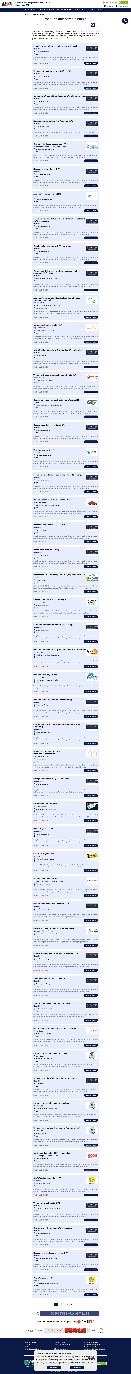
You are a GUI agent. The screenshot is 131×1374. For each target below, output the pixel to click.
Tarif (91, 9)
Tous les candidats (60, 1342)
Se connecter (110, 6)
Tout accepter (77, 1367)
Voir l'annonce (91, 63)
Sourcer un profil (29, 9)
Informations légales (91, 1342)
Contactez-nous (30, 1342)
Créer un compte (123, 6)
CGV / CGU (91, 1358)
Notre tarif (28, 1347)
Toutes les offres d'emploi (62, 1344)
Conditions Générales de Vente (94, 1349)
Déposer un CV (80, 9)
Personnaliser (54, 1367)
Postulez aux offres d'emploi (65, 19)
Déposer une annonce (47, 9)
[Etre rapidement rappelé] (124, 20)
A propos (99, 9)
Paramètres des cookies (92, 1344)
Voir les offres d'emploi (64, 9)
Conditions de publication (92, 1347)
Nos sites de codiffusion (33, 1349)
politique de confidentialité (48, 1359)
